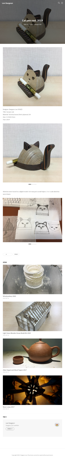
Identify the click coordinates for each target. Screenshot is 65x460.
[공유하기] (8, 254)
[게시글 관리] (10, 254)
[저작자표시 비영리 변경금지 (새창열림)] (21, 254)
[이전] (5, 153)
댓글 (5, 417)
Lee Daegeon (7, 3)
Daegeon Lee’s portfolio (12, 425)
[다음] (59, 153)
